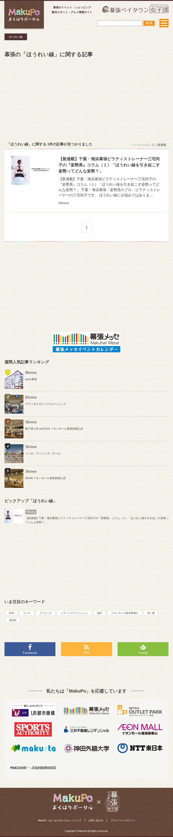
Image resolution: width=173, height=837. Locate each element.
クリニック (45, 613)
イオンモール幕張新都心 (124, 613)
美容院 (12, 620)
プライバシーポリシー (122, 820)
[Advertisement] (86, 98)
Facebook (30, 653)
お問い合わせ (96, 820)
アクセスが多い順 (143, 145)
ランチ (26, 613)
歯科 (99, 613)
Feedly (143, 653)
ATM (11, 613)
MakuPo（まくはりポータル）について (60, 820)
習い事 (151, 613)
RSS (86, 653)
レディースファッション (74, 613)
